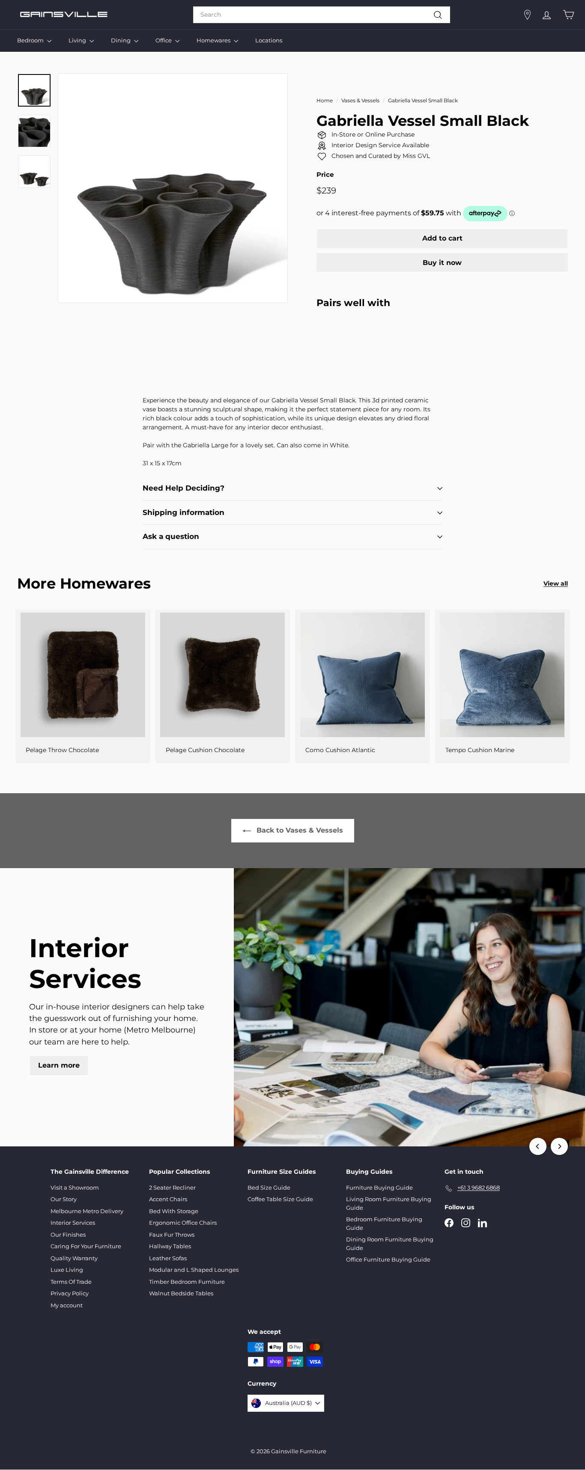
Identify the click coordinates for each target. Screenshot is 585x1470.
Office (164, 40)
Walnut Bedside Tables (181, 1293)
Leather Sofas (168, 1258)
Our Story (64, 1199)
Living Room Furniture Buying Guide (388, 1203)
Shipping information (183, 512)
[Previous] (537, 1146)
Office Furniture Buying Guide (388, 1259)
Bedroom (31, 40)
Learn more (59, 1065)
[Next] (559, 1146)
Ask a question (171, 536)
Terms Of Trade (71, 1281)
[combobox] (321, 14)
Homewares (214, 40)
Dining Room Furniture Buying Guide (389, 1243)
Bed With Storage (173, 1211)
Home (324, 100)
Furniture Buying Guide (379, 1187)
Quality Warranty (74, 1258)
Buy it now (442, 263)
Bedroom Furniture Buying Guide (384, 1223)
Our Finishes (68, 1234)
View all (555, 583)
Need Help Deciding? (183, 488)
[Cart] (568, 14)
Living (78, 40)
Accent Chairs (168, 1199)
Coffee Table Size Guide (280, 1199)
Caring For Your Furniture (86, 1246)
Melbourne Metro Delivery (87, 1211)
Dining (121, 40)
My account (67, 1305)
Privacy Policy (70, 1293)
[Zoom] (172, 188)
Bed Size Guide (269, 1187)
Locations (268, 40)
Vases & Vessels (360, 100)
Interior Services (73, 1222)
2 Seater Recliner (172, 1187)
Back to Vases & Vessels (300, 830)
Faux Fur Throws (171, 1234)
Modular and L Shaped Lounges (194, 1269)
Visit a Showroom (75, 1187)
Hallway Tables (170, 1246)
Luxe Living (67, 1269)
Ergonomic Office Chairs (183, 1222)
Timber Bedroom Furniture (187, 1281)
